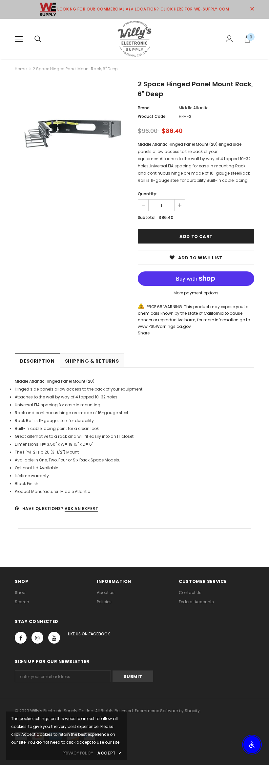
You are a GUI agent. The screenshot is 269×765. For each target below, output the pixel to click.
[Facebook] (21, 638)
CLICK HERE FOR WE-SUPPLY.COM (194, 9)
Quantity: (147, 194)
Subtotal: (147, 217)
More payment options (196, 293)
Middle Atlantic (194, 108)
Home (21, 69)
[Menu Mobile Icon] (19, 39)
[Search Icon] (37, 39)
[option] (73, 133)
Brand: (144, 108)
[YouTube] (54, 638)
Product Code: (152, 116)
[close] (252, 9)
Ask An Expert (81, 508)
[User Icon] (229, 38)
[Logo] (134, 38)
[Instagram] (37, 638)
